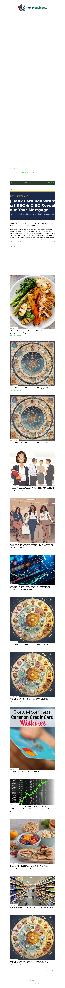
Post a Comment (17, 241)
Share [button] (11, 241)
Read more (52, 241)
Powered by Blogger (33, 980)
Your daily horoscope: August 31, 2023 (29, 388)
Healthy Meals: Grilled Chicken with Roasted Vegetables (29, 331)
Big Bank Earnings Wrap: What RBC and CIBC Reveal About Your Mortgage (32, 224)
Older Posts (51, 971)
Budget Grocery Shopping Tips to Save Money (32, 907)
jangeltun (36, 983)
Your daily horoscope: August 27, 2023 (29, 962)
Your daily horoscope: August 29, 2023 (29, 644)
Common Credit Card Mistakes (25, 771)
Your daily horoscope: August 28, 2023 (29, 699)
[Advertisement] (32, 89)
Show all (51, 182)
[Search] (54, 4)
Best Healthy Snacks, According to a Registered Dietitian (29, 867)
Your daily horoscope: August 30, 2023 (29, 442)
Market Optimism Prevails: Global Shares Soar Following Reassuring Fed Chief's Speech (31, 808)
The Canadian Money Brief (26, 172)
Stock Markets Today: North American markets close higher (30, 588)
